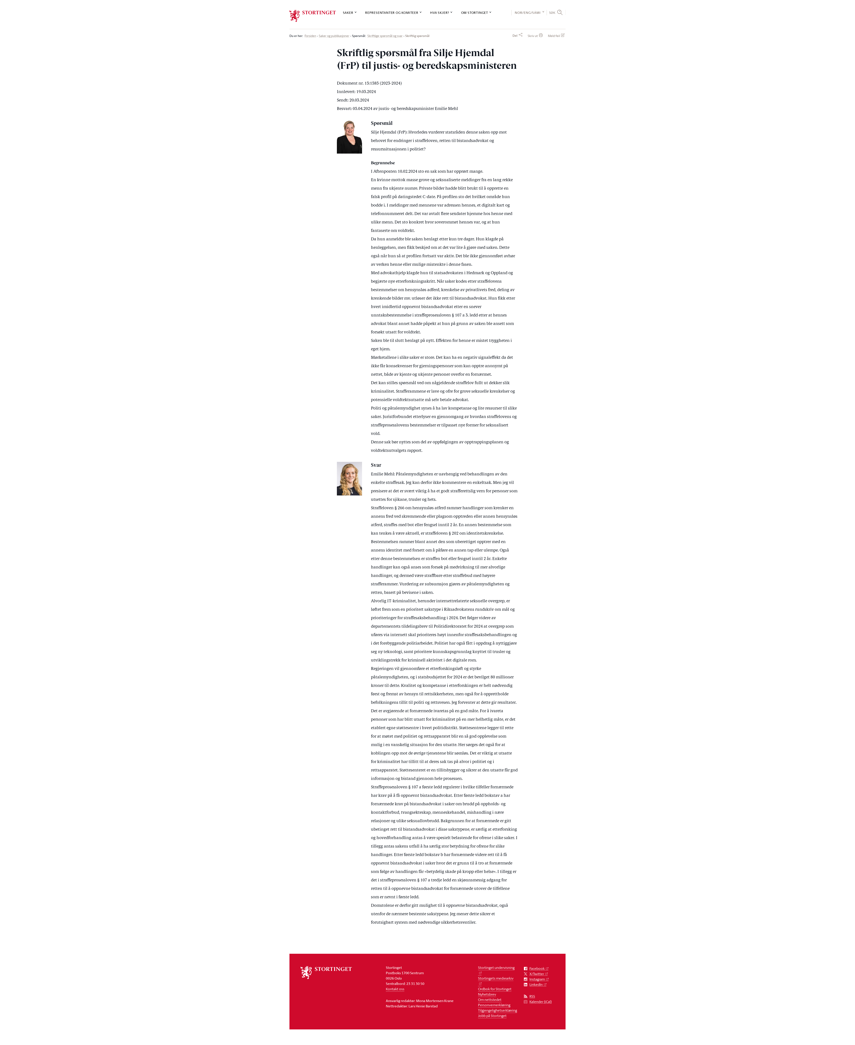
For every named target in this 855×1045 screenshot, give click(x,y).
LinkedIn (536, 984)
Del (515, 35)
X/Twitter (536, 974)
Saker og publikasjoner (334, 36)
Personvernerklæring (494, 1004)
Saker (348, 12)
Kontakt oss (395, 988)
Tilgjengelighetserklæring (497, 1010)
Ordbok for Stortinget (494, 988)
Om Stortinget (474, 12)
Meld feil (554, 36)
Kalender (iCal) (540, 1002)
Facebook (537, 968)
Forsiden (310, 36)
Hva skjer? (439, 12)
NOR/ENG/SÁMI (528, 12)
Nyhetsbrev (487, 994)
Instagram (537, 979)
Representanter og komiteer (391, 12)
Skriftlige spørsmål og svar (385, 36)
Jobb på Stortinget (492, 1015)
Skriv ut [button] (533, 36)
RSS (532, 996)
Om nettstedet (489, 999)
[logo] (312, 16)
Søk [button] (552, 12)
